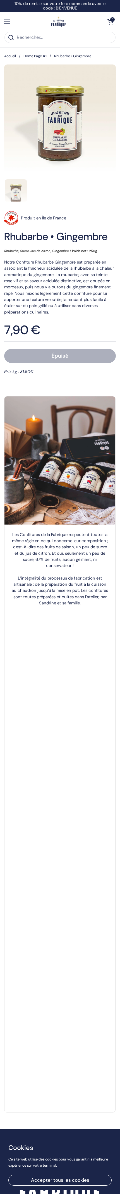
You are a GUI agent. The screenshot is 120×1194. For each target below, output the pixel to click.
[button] (110, 21)
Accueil (10, 56)
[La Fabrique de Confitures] (59, 21)
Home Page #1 (35, 56)
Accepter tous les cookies (60, 1180)
